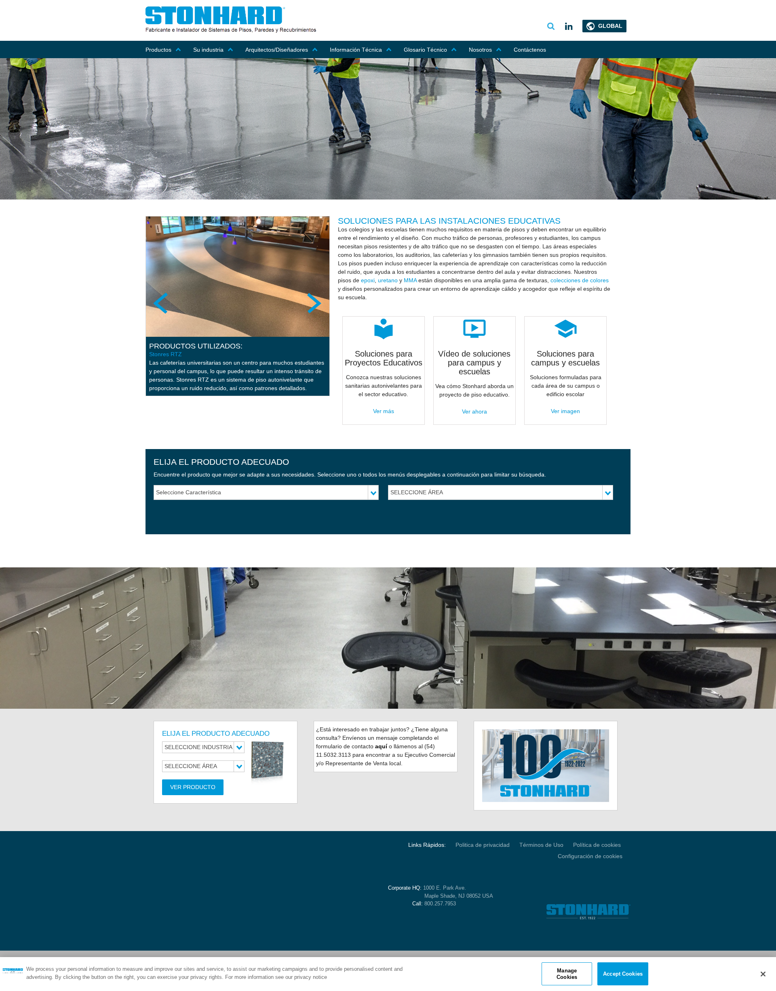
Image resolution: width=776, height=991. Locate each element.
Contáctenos (530, 49)
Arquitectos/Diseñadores (276, 49)
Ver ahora (474, 411)
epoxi (368, 280)
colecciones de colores (579, 280)
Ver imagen (565, 411)
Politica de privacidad (482, 845)
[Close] (763, 974)
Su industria (208, 49)
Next (314, 303)
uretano (388, 280)
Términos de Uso (541, 845)
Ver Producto (192, 787)
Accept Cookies (623, 974)
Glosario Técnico (425, 49)
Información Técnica (356, 49)
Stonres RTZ (165, 354)
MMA (411, 280)
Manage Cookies (567, 974)
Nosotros (480, 49)
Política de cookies (597, 845)
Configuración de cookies (590, 856)
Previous (162, 303)
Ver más (383, 411)
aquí (381, 746)
